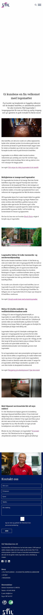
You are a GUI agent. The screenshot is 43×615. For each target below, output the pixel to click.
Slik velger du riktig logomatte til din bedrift (23, 167)
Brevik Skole (28, 216)
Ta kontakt (35, 431)
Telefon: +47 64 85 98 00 (8, 590)
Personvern (6, 578)
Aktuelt (5, 575)
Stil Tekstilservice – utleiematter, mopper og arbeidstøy (20, 572)
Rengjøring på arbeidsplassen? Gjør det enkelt (24, 370)
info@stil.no (9, 593)
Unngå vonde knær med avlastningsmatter (22, 299)
